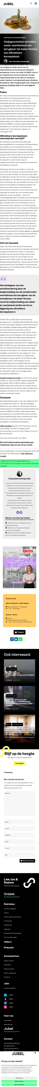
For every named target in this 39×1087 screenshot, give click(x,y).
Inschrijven (19, 763)
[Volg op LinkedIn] (5, 995)
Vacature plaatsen (10, 988)
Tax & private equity (10, 937)
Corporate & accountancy (12, 917)
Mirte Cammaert (29, 737)
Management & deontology (12, 933)
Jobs (6, 983)
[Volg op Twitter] (5, 999)
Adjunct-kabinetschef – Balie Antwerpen (17, 603)
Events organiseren (10, 973)
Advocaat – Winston (11, 615)
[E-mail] (17, 512)
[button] (35, 2)
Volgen (11, 995)
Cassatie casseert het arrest (10, 378)
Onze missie (7, 1020)
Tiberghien (8, 708)
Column (6, 913)
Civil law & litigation (10, 909)
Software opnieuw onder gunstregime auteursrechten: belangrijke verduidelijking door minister (19, 703)
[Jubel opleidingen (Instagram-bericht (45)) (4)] (19, 588)
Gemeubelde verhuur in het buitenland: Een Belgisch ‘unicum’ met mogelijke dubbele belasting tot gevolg (19, 732)
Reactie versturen (28, 861)
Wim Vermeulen (12, 737)
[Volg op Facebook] (5, 1003)
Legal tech (7, 929)
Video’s (8, 942)
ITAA (7, 737)
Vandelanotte (9, 680)
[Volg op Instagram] (5, 1007)
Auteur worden (9, 961)
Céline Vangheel (6, 426)
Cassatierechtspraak (21, 61)
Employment (8, 925)
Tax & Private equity (19, 37)
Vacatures (7, 977)
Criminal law (8, 921)
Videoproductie (9, 969)
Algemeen (8, 724)
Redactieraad (8, 1024)
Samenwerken (11, 956)
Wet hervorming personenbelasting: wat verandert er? (19, 671)
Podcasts (9, 947)
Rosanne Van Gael (20, 737)
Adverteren (7, 965)
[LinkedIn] (21, 512)
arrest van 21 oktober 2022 (10, 85)
